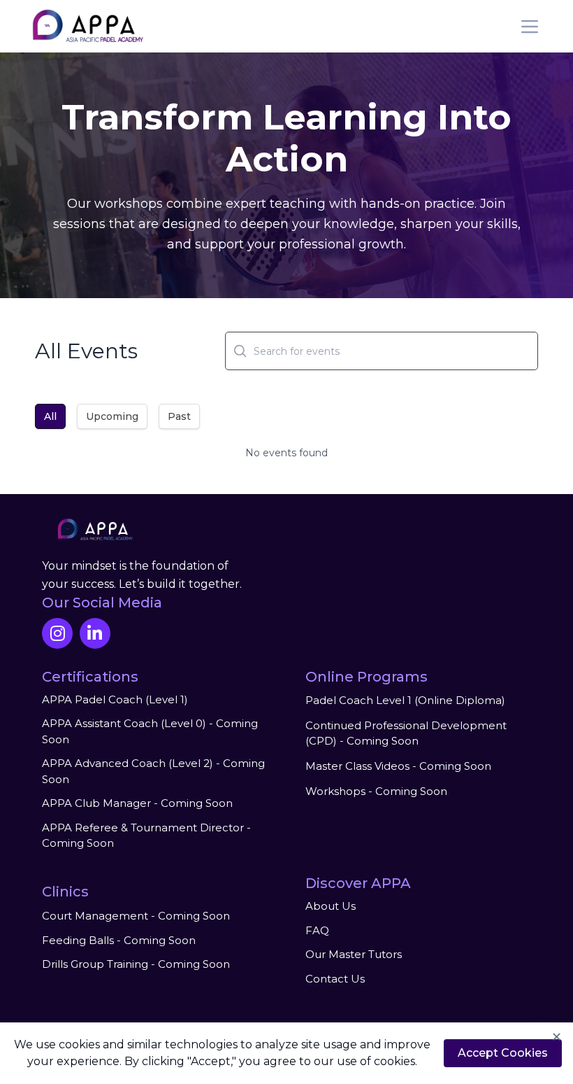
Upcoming (112, 416)
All (50, 416)
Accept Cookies (503, 1053)
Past (179, 416)
